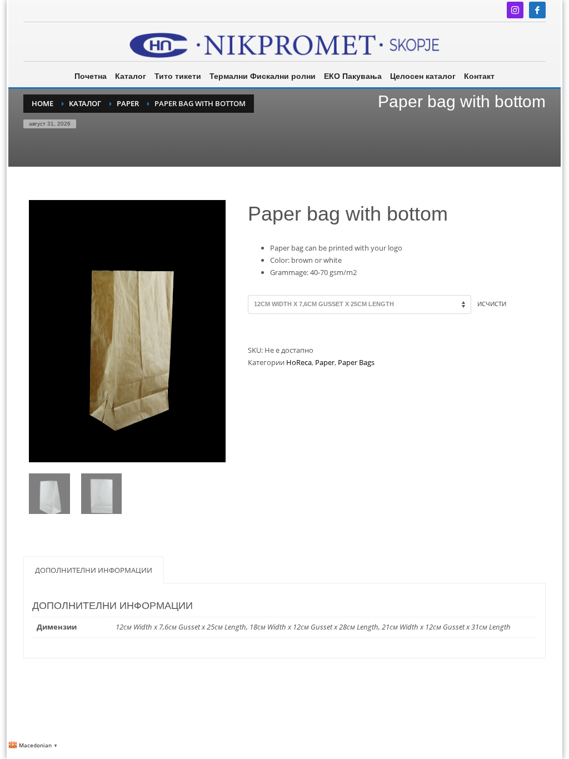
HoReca (299, 362)
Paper (325, 362)
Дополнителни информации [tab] (93, 570)
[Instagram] (515, 10)
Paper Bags (356, 362)
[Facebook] (537, 10)
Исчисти (491, 303)
